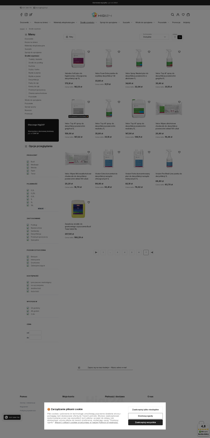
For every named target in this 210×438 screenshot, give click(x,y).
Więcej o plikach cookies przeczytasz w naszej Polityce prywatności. (86, 422)
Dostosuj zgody (145, 416)
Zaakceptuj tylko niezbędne (145, 409)
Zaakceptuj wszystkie (145, 422)
